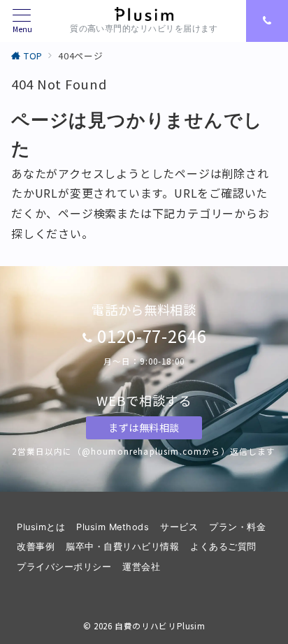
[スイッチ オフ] (267, 21)
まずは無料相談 (144, 427)
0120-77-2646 (152, 335)
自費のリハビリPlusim (160, 625)
